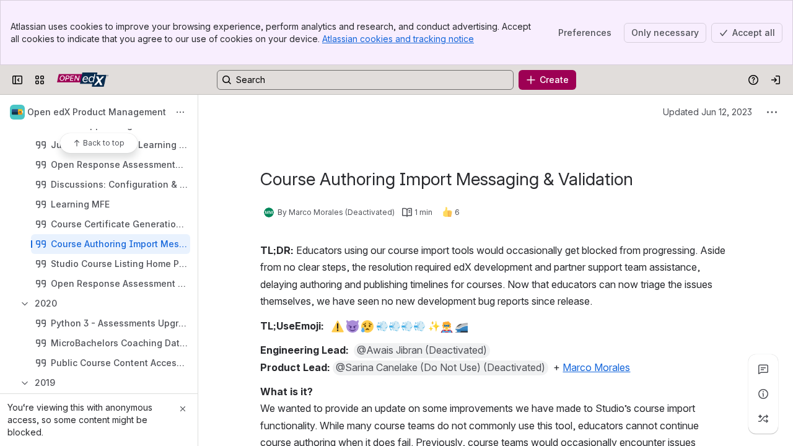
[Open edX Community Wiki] (83, 80)
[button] (422, 350)
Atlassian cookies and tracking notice (398, 38)
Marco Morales (596, 367)
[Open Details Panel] (763, 394)
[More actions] (180, 112)
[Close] (182, 408)
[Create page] (763, 419)
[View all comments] (763, 369)
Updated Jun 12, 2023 (707, 112)
